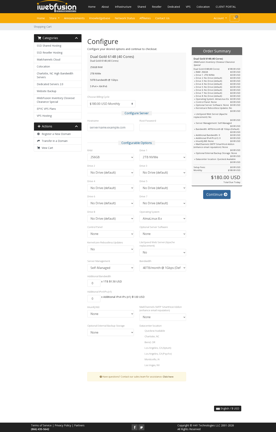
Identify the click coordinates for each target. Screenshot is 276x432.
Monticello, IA (152, 359)
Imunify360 (93, 307)
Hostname (93, 120)
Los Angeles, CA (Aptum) (157, 348)
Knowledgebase (99, 18)
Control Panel (95, 227)
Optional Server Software (154, 227)
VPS (188, 6)
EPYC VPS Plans (46, 108)
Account (219, 18)
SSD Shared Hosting (49, 45)
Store (53, 18)
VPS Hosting (44, 115)
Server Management (98, 261)
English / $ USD (229, 408)
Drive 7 (143, 196)
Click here (168, 376)
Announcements (74, 18)
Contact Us (162, 18)
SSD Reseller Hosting (49, 52)
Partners (79, 425)
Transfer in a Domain (54, 141)
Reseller (156, 6)
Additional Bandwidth (99, 276)
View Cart (46, 148)
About (105, 6)
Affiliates (145, 18)
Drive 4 (91, 181)
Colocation (203, 6)
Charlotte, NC (151, 336)
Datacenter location (151, 325)
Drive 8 (91, 211)
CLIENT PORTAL (226, 6)
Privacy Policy (63, 425)
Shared (141, 6)
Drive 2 (91, 165)
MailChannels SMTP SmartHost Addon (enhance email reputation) (161, 308)
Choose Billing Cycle (98, 96)
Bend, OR (149, 342)
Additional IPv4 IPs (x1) (99, 291)
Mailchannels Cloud (48, 59)
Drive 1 (143, 150)
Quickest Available (154, 330)
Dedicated (173, 6)
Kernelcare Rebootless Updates (105, 242)
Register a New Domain (55, 134)
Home (92, 6)
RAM (89, 150)
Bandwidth (145, 261)
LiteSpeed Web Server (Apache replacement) (157, 244)
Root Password (148, 120)
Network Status (125, 18)
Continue (215, 194)
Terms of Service (41, 425)
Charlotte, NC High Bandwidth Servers (55, 75)
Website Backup (46, 91)
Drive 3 (143, 165)
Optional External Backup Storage (106, 325)
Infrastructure (123, 6)
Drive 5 (143, 181)
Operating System (149, 211)
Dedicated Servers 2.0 (50, 84)
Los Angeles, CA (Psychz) (158, 353)
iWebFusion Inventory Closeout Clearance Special (56, 100)
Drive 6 (91, 196)
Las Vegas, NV (152, 365)
